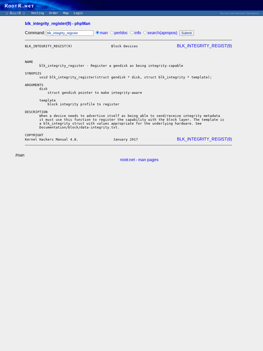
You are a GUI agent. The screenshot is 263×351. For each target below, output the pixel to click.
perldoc (121, 33)
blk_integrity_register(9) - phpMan (57, 23)
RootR (15, 13)
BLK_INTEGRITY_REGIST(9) (204, 46)
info (137, 33)
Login (78, 13)
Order (53, 13)
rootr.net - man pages (139, 160)
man (104, 33)
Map (66, 13)
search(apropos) (162, 33)
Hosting (37, 13)
